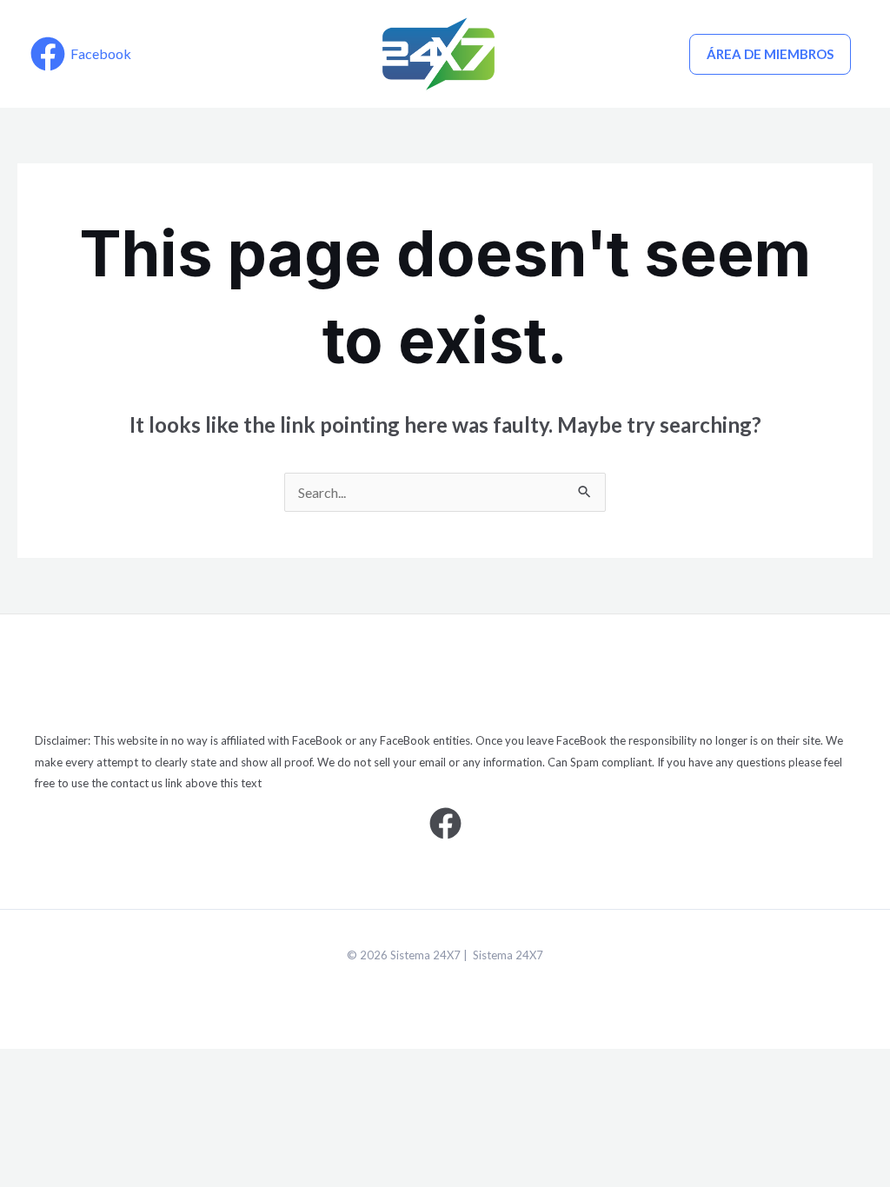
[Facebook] (445, 823)
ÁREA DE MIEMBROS (770, 54)
